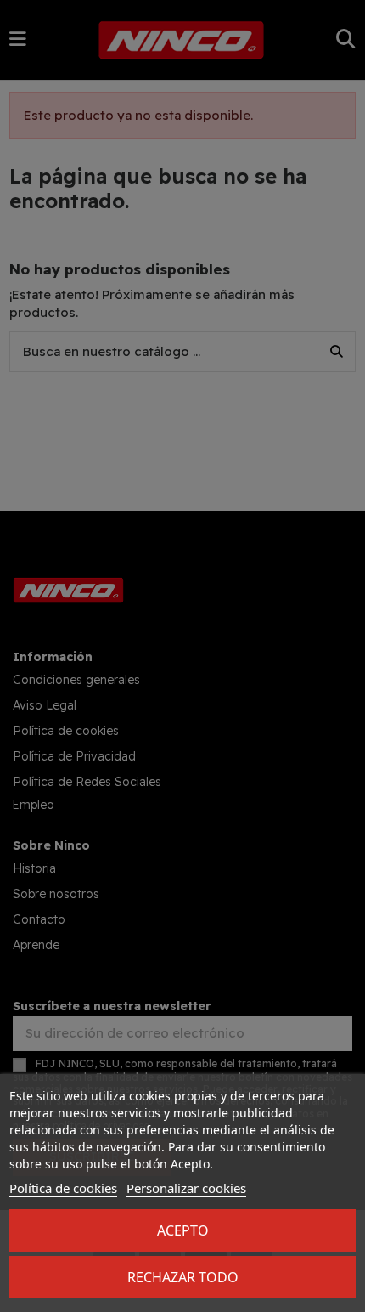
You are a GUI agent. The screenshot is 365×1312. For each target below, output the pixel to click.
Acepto (183, 1230)
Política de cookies (63, 1187)
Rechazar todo (183, 1277)
